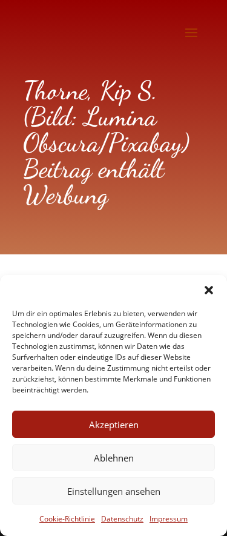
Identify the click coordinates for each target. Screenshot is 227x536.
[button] (209, 290)
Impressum (169, 519)
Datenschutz (122, 519)
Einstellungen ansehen (113, 491)
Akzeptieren (114, 425)
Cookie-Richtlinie (67, 519)
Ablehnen (114, 458)
